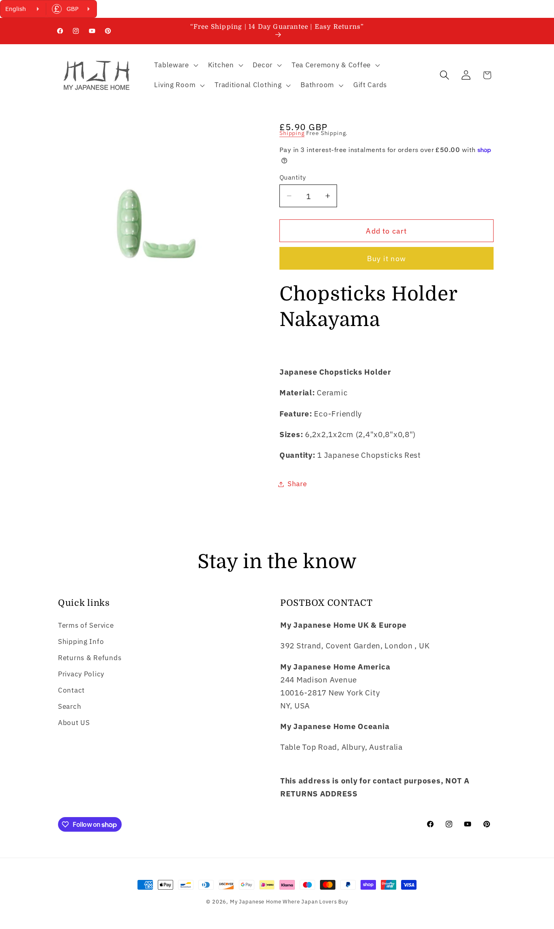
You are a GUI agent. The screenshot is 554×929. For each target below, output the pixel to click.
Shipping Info (81, 641)
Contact (71, 690)
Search (69, 706)
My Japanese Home (255, 901)
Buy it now (386, 258)
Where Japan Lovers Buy (315, 901)
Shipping (292, 133)
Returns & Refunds (89, 657)
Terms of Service (86, 625)
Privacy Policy (81, 673)
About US (74, 722)
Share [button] (297, 483)
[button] (175, 65)
